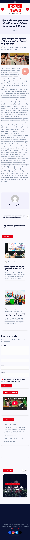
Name (3, 358)
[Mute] (22, 408)
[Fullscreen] (24, 408)
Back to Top (16, 536)
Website (3, 372)
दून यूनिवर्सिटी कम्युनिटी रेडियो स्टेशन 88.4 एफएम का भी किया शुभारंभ (14, 490)
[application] (15, 403)
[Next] (25, 470)
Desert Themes (15, 528)
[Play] (5, 408)
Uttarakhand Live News (20, 47)
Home (15, 30)
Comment (4, 345)
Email (3, 365)
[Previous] (23, 470)
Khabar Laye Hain (8, 47)
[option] (15, 485)
